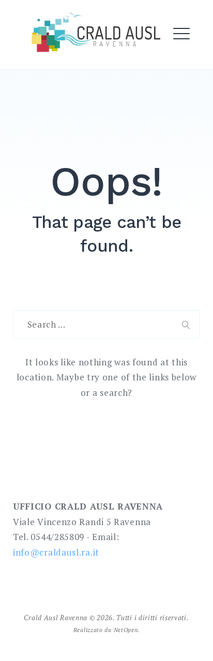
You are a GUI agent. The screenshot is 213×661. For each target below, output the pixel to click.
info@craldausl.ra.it (56, 552)
